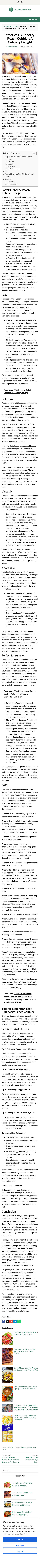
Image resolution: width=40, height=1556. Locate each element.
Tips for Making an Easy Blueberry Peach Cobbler (19, 175)
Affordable (11, 166)
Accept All (20, 1539)
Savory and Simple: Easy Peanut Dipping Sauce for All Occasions (25, 1388)
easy (34, 1447)
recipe (4, 1449)
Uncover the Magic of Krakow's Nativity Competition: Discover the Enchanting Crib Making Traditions (26, 1407)
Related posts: (12, 184)
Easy (9, 159)
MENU (34, 19)
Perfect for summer (14, 169)
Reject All (20, 1551)
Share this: (11, 182)
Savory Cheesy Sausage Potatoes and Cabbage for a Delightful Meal (26, 1369)
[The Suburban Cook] (20, 9)
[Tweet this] (7, 1321)
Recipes (10, 1447)
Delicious (11, 162)
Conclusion (8, 179)
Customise (20, 1545)
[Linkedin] (21, 2)
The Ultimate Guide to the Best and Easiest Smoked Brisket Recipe (25, 1351)
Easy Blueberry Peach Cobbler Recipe (18, 156)
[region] (20, 1537)
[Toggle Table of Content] (33, 153)
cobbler (29, 1447)
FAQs (7, 171)
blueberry (24, 1447)
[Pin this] (11, 1321)
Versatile (11, 164)
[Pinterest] (18, 2)
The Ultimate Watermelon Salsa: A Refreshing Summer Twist (26, 1333)
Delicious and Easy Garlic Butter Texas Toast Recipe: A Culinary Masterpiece (25, 1418)
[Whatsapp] (19, 1321)
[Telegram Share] (15, 1321)
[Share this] (3, 1321)
